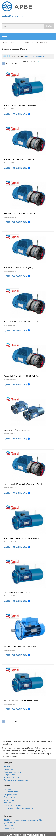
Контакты (8, 802)
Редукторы (9, 769)
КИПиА (7, 766)
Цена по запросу (16, 113)
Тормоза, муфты (11, 777)
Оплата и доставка (12, 805)
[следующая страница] (16, 63)
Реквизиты (9, 828)
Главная (5, 42)
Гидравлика (9, 775)
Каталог (13, 42)
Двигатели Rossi (41, 42)
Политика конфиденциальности (18, 808)
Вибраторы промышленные (16, 780)
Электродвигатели (26, 42)
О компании (9, 800)
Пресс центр (9, 797)
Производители (11, 792)
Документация (10, 794)
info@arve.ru (12, 16)
